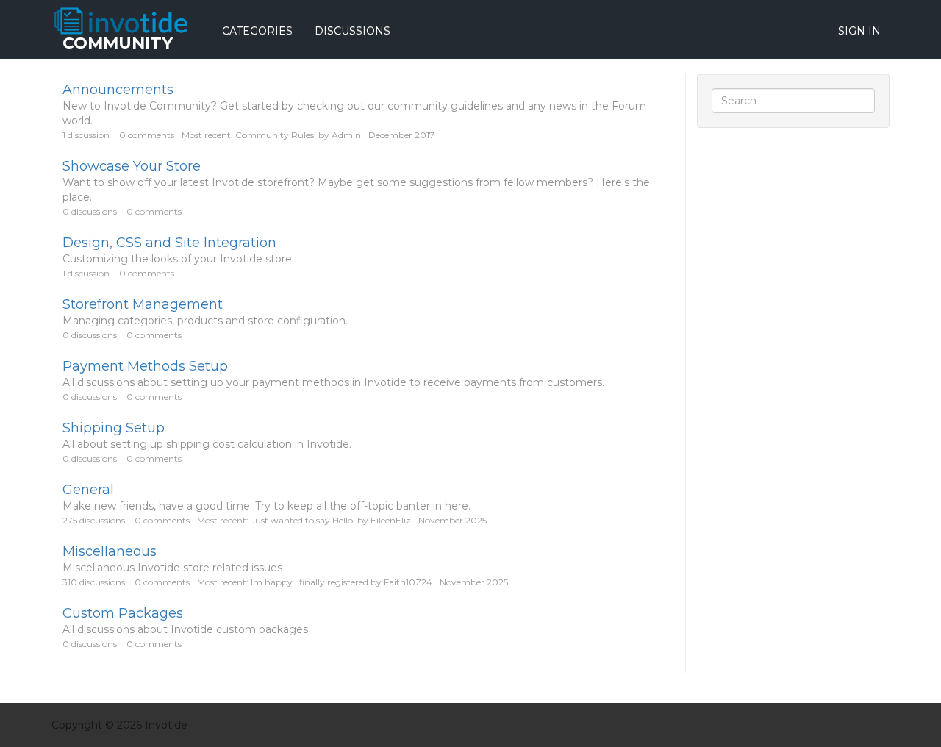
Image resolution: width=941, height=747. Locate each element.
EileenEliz (391, 520)
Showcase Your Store (131, 166)
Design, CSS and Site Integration (169, 243)
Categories (257, 30)
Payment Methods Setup (145, 366)
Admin (346, 134)
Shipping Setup (113, 428)
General (88, 490)
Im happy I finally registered (309, 581)
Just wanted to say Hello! (303, 520)
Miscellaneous (109, 551)
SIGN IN (859, 30)
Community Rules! (275, 134)
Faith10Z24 (408, 581)
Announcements (117, 90)
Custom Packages (122, 613)
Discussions (352, 30)
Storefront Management (142, 304)
